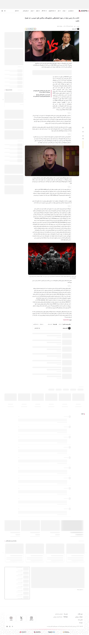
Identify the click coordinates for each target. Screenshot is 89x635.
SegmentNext (66, 320)
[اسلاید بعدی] (3, 99)
